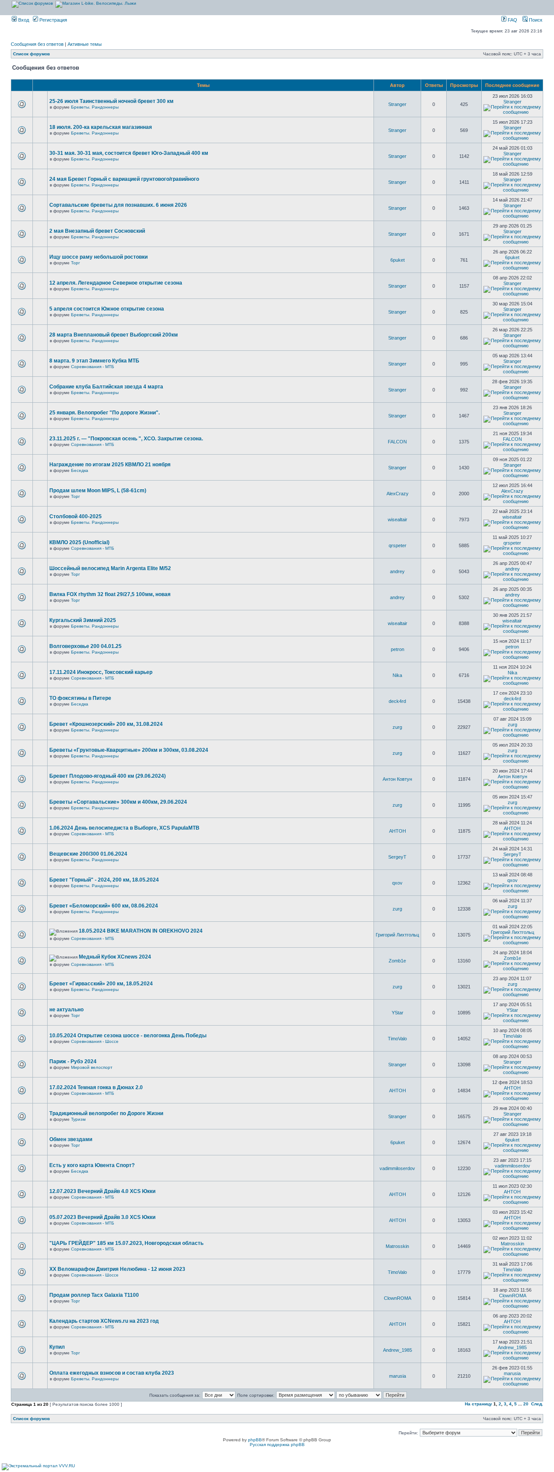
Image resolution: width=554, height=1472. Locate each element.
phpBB (255, 1439)
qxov (397, 882)
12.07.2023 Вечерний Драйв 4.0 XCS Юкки (102, 1191)
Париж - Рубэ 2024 (73, 1061)
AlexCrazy (398, 493)
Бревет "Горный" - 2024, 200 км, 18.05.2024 (104, 880)
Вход (23, 19)
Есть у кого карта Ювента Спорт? (92, 1165)
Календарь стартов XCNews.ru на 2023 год (104, 1321)
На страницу (478, 1403)
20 (525, 1403)
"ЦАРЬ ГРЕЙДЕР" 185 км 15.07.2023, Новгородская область (126, 1243)
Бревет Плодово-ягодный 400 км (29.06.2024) (107, 776)
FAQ (511, 19)
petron (397, 649)
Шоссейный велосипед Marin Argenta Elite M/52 (110, 568)
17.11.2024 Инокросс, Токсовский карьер (100, 672)
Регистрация (52, 19)
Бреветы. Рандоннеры (95, 107)
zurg (397, 727)
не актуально (66, 1010)
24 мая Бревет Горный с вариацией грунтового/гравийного (124, 179)
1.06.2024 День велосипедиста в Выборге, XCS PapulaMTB (124, 828)
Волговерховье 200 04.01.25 (85, 646)
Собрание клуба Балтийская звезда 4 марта (106, 387)
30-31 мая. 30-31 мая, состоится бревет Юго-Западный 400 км (128, 153)
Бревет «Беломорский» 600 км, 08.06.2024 (103, 906)
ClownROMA (397, 1298)
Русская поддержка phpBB (277, 1444)
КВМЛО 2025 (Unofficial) (79, 542)
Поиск (535, 19)
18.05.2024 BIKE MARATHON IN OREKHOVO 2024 (141, 931)
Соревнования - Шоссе (95, 1041)
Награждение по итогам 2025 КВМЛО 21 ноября (110, 465)
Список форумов (31, 53)
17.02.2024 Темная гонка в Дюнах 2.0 (96, 1087)
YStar (397, 1012)
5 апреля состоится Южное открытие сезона (106, 309)
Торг (75, 262)
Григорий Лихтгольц (397, 934)
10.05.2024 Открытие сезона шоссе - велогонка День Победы (127, 1036)
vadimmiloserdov (397, 1168)
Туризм (78, 1119)
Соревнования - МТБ (92, 366)
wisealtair (397, 519)
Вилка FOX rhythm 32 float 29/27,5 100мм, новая (110, 594)
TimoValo (397, 1038)
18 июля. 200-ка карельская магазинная (100, 127)
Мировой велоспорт (92, 1067)
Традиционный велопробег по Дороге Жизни (106, 1113)
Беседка (79, 470)
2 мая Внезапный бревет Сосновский (97, 231)
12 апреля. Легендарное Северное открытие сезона (115, 283)
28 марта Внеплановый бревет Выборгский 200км (113, 335)
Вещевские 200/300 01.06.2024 (88, 854)
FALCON (397, 441)
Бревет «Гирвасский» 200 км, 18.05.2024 (101, 984)
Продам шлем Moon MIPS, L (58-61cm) (97, 490)
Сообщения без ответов (37, 44)
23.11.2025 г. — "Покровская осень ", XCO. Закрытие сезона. (126, 439)
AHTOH (397, 831)
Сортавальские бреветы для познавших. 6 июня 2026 (118, 205)
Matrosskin (397, 1246)
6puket (397, 260)
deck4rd (397, 701)
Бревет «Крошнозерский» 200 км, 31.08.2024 (106, 724)
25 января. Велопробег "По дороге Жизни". (104, 413)
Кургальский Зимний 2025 (82, 620)
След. (537, 1403)
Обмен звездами (70, 1139)
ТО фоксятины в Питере (80, 698)
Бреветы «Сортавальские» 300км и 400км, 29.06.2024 (118, 802)
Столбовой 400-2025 (75, 516)
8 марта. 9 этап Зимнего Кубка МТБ (94, 361)
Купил (57, 1347)
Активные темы (85, 44)
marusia (397, 1376)
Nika (397, 675)
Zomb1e (397, 960)
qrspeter (397, 545)
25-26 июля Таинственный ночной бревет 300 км (111, 101)
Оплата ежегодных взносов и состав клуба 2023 (111, 1373)
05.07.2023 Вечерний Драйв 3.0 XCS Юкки (102, 1217)
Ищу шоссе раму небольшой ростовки (98, 257)
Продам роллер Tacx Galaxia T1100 (94, 1295)
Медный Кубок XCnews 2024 (115, 957)
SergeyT (397, 856)
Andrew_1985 (397, 1350)
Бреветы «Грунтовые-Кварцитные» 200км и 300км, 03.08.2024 (128, 750)
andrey (397, 571)
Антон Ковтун (397, 779)
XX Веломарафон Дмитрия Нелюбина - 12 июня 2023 (117, 1269)
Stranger (397, 104)
